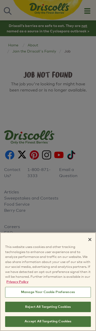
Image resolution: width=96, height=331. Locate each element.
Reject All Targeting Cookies (48, 307)
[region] (48, 281)
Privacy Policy (17, 282)
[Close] (89, 239)
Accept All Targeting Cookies (48, 321)
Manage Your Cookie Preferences (48, 292)
